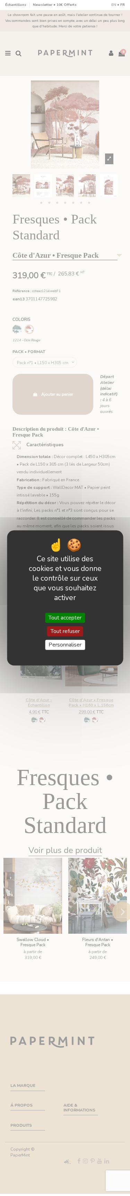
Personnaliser (65, 645)
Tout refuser (65, 631)
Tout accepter (65, 618)
